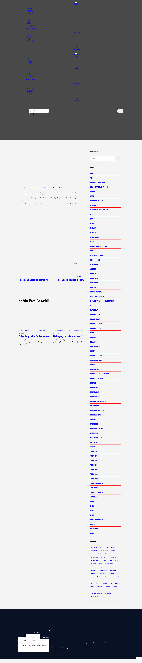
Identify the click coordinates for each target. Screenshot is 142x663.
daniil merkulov (111, 547)
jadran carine (114, 560)
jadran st (93, 563)
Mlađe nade (95, 319)
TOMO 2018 (94, 465)
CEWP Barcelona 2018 (99, 187)
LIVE (92, 305)
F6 (91, 214)
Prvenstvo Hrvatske (36, 188)
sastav (115, 586)
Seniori (68, 330)
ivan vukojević (95, 560)
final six (93, 554)
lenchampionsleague (97, 567)
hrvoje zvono (104, 557)
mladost (103, 580)
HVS (21, 330)
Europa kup (95, 205)
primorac (99, 586)
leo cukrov (94, 570)
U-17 (92, 510)
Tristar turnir (96, 492)
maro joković (94, 580)
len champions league (112, 567)
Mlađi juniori (96, 324)
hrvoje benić (94, 557)
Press (92, 365)
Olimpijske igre (97, 351)
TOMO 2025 (94, 479)
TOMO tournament (97, 483)
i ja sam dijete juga (99, 255)
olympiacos (94, 583)
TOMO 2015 (94, 456)
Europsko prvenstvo (99, 210)
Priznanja (94, 392)
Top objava (47, 188)
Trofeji (93, 497)
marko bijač (112, 573)
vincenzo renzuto (102, 590)
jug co (100, 563)
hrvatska (111, 554)
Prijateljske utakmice (100, 374)
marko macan (107, 577)
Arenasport (94, 547)
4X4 (91, 178)
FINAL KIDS (94, 237)
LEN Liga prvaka (59, 330)
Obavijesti (94, 342)
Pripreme (94, 387)
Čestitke (94, 196)
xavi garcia (108, 593)
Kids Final (94, 283)
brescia (102, 547)
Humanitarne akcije (98, 246)
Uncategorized (96, 520)
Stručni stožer (96, 428)
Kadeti (25, 188)
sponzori (94, 424)
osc (111, 583)
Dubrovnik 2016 (96, 201)
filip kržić (113, 550)
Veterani (94, 529)
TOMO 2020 (94, 474)
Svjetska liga (96, 438)
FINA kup (93, 228)
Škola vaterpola (97, 447)
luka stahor (103, 573)
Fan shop (94, 219)
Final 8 (93, 233)
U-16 (92, 506)
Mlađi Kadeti (95, 328)
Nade (92, 333)
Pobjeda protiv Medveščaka (34, 336)
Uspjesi (93, 524)
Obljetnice (95, 346)
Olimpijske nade (97, 356)
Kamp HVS (94, 278)
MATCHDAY (94, 310)
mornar (111, 580)
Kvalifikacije (96, 292)
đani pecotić (94, 596)
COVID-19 (93, 192)
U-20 (92, 515)
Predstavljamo (96, 360)
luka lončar (113, 570)
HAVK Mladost (102, 554)
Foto (92, 242)
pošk (92, 586)
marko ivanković (95, 577)
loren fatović (103, 570)
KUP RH (34, 330)
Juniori (27, 330)
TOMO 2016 (94, 460)
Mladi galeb (95, 315)
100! (92, 173)
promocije (94, 397)
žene (92, 533)
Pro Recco (107, 586)
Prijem (93, 383)
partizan (117, 583)
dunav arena (104, 550)
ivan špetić (104, 560)
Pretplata (94, 369)
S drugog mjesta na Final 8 (68, 336)
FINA (92, 223)
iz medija (94, 264)
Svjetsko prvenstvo (99, 442)
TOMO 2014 (94, 451)
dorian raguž (94, 550)
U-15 (92, 501)
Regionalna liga (97, 410)
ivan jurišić (113, 557)
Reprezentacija (97, 415)
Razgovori (94, 406)
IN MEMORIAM (95, 260)
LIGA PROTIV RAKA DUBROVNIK (102, 301)
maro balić (116, 577)
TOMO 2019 (94, 470)
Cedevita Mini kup (97, 182)
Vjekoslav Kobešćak (96, 593)
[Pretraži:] (105, 158)
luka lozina (94, 573)
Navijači (93, 337)
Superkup (94, 433)
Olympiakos (104, 583)
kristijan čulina (109, 563)
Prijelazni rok (96, 378)
